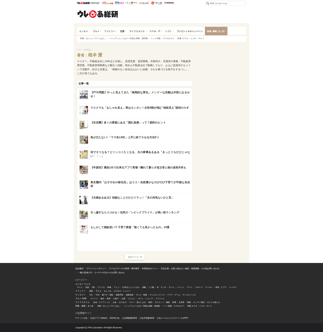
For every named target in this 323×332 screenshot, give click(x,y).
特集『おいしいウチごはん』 (93, 38)
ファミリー (109, 31)
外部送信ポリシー (150, 268)
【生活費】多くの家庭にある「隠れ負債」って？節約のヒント (128, 122)
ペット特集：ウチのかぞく (163, 38)
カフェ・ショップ (145, 298)
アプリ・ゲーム (173, 295)
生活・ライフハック (101, 302)
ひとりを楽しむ (213, 302)
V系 (93, 287)
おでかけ (123, 302)
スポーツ (199, 287)
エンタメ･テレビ (83, 284)
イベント (180, 287)
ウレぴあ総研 (83, 3)
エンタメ (83, 31)
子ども (98, 291)
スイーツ (94, 298)
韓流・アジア (221, 287)
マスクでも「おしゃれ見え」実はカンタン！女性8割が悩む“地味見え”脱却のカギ (140, 107)
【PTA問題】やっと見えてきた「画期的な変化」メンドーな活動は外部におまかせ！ (140, 94)
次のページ (133, 257)
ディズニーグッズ (157, 295)
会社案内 (79, 268)
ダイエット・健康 (162, 302)
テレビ (80, 287)
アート (190, 287)
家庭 (91, 291)
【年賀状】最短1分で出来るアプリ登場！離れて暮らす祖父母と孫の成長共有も (138, 167)
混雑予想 (119, 295)
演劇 (144, 287)
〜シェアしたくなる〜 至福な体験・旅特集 (128, 38)
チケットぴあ (81, 318)
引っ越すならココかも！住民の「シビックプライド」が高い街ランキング (135, 212)
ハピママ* (95, 3)
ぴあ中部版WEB (147, 318)
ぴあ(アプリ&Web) (98, 318)
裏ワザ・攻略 (107, 295)
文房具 (181, 302)
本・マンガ (161, 287)
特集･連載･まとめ (216, 31)
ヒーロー (233, 287)
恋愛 (122, 31)
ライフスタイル (137, 31)
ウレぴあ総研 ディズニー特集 (107, 3)
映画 (109, 287)
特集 (77, 306)
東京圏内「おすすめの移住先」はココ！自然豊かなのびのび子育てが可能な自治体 (140, 184)
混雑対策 (129, 295)
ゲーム (171, 287)
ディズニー (80, 295)
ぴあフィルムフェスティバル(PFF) (172, 318)
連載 (83, 306)
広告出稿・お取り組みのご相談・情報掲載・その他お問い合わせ (190, 268)
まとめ (90, 306)
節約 (150, 302)
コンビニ (131, 298)
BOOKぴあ (115, 318)
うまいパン (144, 3)
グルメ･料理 (80, 298)
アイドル (101, 287)
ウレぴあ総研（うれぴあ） (98, 14)
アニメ (116, 287)
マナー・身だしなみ (137, 302)
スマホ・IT (155, 31)
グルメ (96, 31)
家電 (174, 302)
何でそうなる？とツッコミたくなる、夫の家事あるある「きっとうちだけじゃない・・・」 (140, 154)
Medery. (169, 3)
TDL (91, 295)
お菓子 (116, 298)
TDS (97, 295)
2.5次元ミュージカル (130, 287)
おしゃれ (107, 291)
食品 (102, 298)
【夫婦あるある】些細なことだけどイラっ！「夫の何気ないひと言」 (132, 197)
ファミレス (160, 298)
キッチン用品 (199, 302)
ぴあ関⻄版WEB (129, 318)
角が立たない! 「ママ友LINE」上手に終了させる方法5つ (125, 137)
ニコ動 (151, 287)
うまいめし (131, 3)
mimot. (119, 3)
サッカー (209, 287)
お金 (114, 302)
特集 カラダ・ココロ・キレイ (190, 38)
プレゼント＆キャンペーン (190, 31)
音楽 (87, 287)
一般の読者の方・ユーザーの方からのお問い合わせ (101, 272)
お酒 (123, 298)
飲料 (109, 298)
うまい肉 (156, 3)
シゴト (168, 31)
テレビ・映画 (141, 295)
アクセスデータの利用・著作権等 (124, 268)
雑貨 (189, 302)
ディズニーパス (189, 295)
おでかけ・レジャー (122, 291)
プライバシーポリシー (96, 268)
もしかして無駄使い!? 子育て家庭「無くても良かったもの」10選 (130, 227)
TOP (79, 50)
